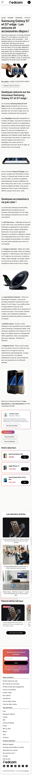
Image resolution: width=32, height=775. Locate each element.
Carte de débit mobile (10, 704)
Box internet (6, 695)
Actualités (10, 17)
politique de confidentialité (13, 669)
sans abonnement (18, 403)
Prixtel (5, 726)
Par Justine (5, 81)
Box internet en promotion (11, 684)
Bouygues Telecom (9, 714)
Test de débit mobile (9, 701)
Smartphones (8, 432)
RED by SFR (6, 729)
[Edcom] (16, 2)
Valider (16, 663)
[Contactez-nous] (29, 2)
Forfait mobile (7, 692)
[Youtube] (15, 766)
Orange (5, 717)
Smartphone (18, 17)
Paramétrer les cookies (10, 750)
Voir (25, 457)
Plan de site (6, 759)
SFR (4, 720)
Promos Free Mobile (9, 690)
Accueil (3, 17)
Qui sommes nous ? (9, 753)
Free (4, 711)
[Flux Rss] (26, 766)
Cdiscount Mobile (8, 723)
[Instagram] (19, 766)
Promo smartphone (9, 441)
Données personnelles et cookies (13, 747)
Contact (5, 756)
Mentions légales (8, 744)
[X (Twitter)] (23, 766)
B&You (5, 731)
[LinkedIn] (7, 766)
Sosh (4, 734)
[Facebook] (11, 766)
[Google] (4, 766)
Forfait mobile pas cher (10, 681)
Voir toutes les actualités (16, 633)
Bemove (27, 770)
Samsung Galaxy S (9, 437)
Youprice (5, 737)
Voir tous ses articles (11, 425)
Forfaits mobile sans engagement (13, 687)
